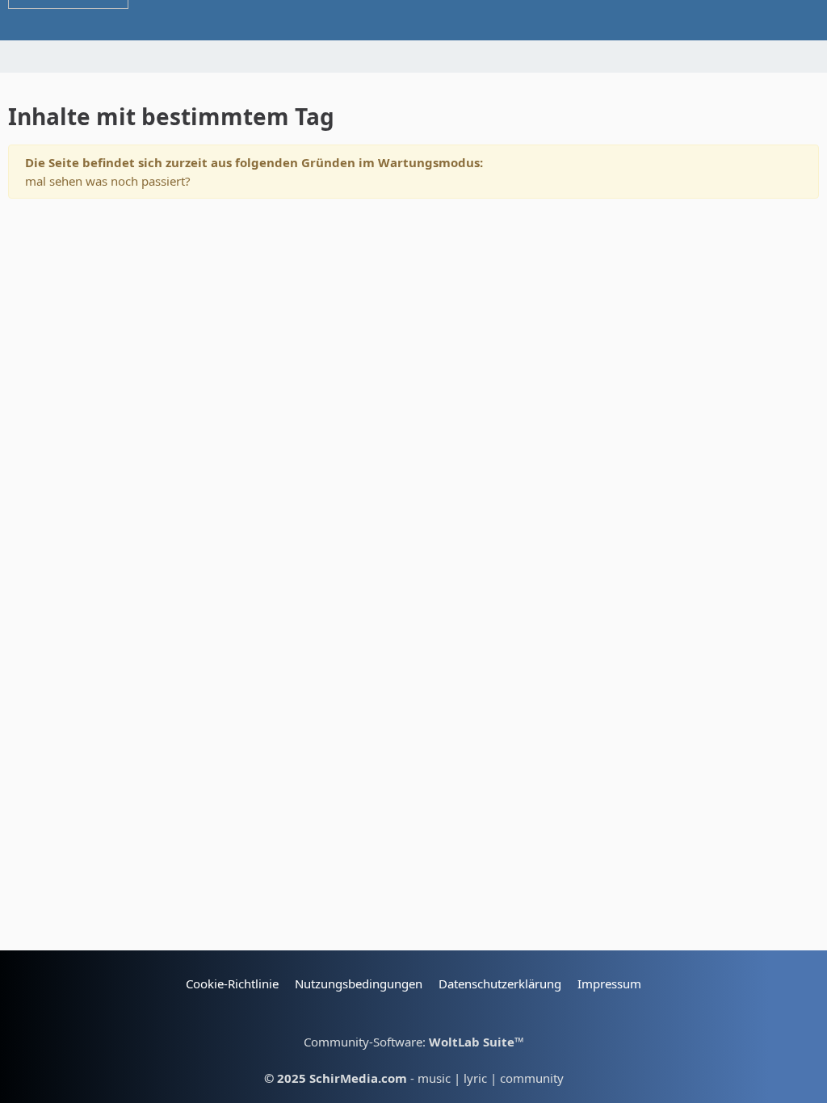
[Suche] (757, 20)
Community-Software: (414, 1042)
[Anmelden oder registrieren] (369, 20)
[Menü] (806, 20)
